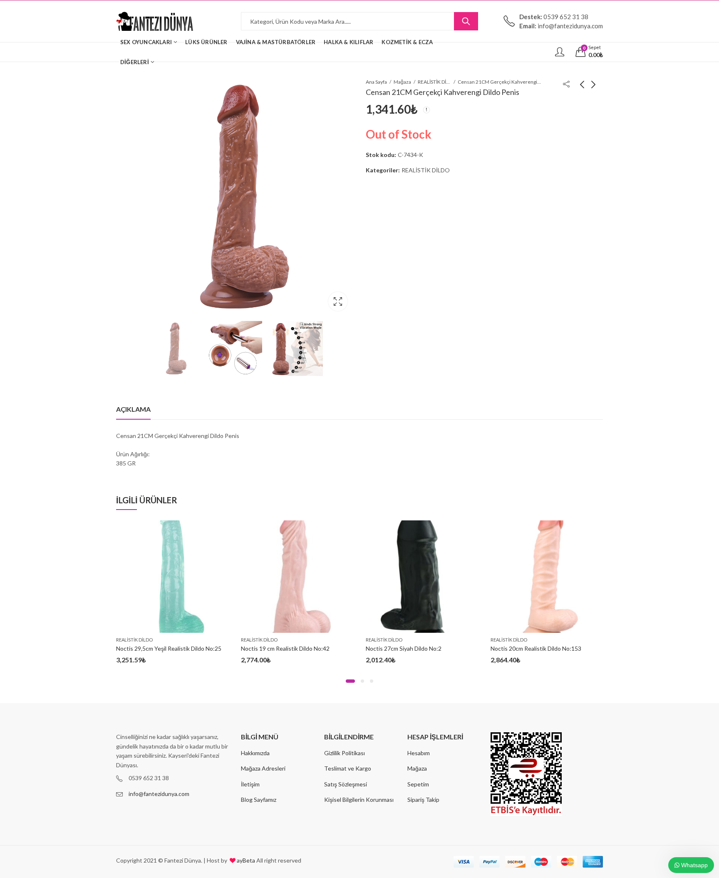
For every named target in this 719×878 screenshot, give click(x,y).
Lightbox (337, 301)
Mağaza (402, 82)
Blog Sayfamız (258, 799)
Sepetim (418, 784)
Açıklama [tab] (133, 409)
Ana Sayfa (376, 82)
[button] (350, 681)
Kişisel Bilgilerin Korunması (359, 799)
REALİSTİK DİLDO (434, 82)
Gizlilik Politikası (344, 752)
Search (466, 21)
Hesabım (418, 752)
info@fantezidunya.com (159, 793)
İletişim (250, 784)
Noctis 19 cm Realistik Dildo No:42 (285, 648)
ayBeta (245, 860)
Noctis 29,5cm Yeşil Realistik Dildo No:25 (168, 648)
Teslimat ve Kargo (347, 768)
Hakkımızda (255, 752)
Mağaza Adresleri (263, 768)
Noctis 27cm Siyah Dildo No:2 (403, 648)
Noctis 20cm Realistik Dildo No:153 (536, 648)
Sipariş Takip (423, 799)
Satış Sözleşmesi (345, 784)
